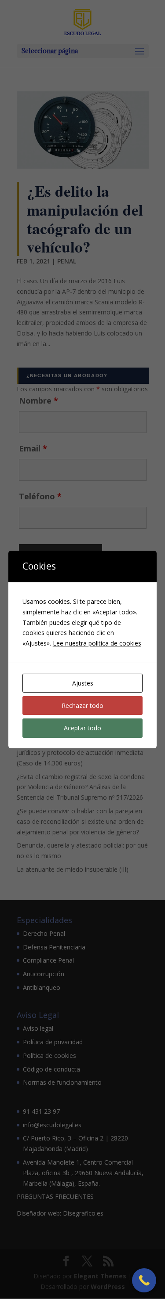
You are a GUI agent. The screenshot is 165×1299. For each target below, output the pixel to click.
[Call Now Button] (144, 1280)
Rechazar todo (82, 705)
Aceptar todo (82, 728)
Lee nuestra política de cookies (97, 643)
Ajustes (82, 683)
